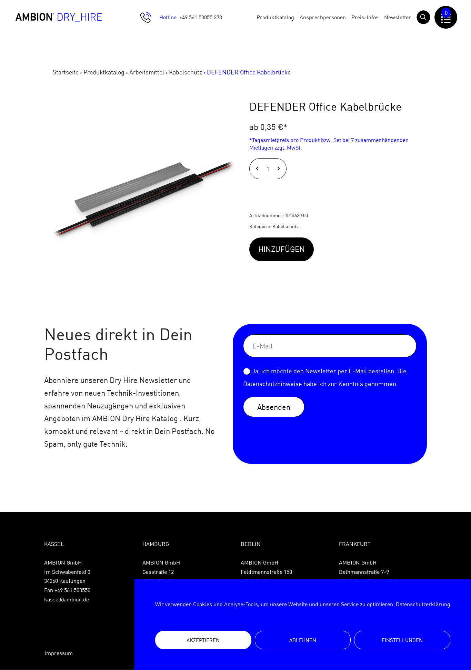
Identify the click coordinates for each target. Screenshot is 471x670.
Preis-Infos (365, 17)
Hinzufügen (281, 249)
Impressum (58, 653)
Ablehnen (302, 640)
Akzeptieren (203, 640)
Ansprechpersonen (323, 17)
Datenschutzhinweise (272, 384)
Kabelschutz (185, 72)
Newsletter (397, 17)
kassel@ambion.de (66, 599)
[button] (258, 169)
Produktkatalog (275, 17)
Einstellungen (402, 640)
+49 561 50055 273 (200, 17)
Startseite (66, 72)
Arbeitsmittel (146, 72)
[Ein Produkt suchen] (423, 17)
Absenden (273, 407)
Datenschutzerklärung (423, 604)
